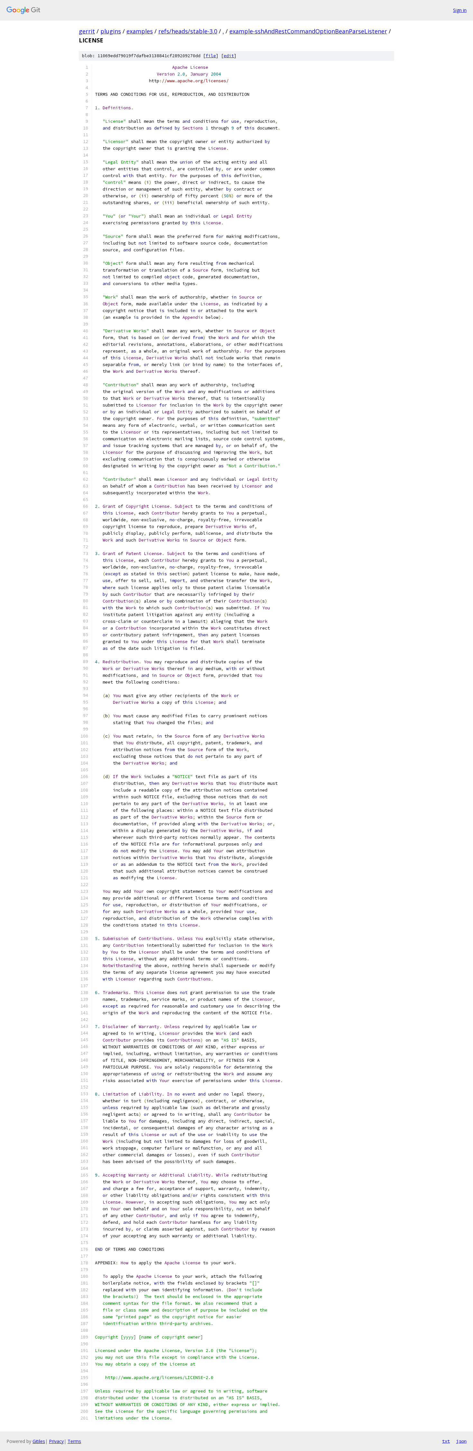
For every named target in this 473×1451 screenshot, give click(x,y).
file (211, 55)
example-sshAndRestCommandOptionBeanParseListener (308, 31)
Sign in (460, 10)
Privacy (56, 1441)
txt (446, 1441)
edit (229, 55)
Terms (74, 1441)
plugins (110, 31)
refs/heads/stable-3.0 (187, 31)
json (461, 1441)
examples (139, 31)
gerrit (87, 31)
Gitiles (38, 1441)
